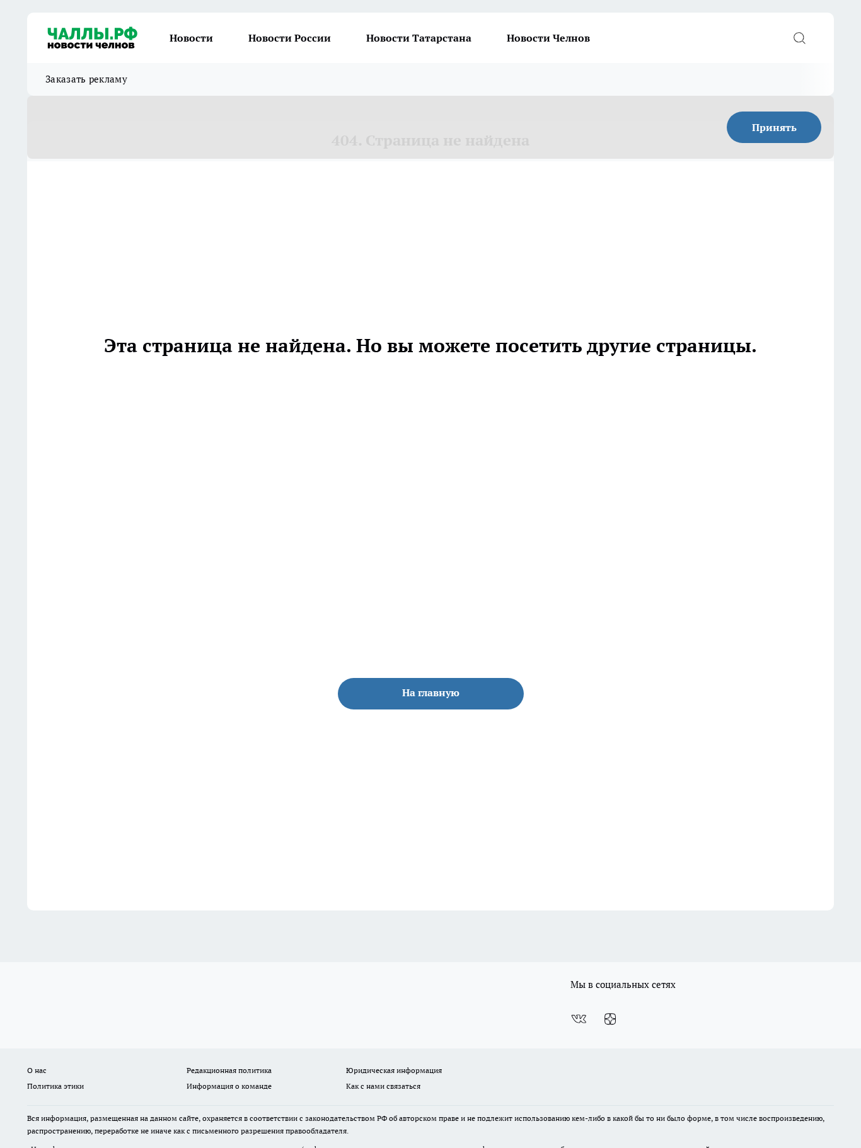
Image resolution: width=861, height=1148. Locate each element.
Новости (191, 38)
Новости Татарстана (418, 38)
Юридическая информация (394, 1070)
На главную (430, 692)
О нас (37, 1070)
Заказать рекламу (86, 79)
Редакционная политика (229, 1070)
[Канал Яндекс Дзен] (610, 1018)
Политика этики (55, 1086)
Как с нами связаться (383, 1086)
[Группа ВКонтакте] (578, 1018)
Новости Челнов (548, 38)
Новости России (289, 38)
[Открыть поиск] (799, 37)
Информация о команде (229, 1086)
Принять (774, 127)
